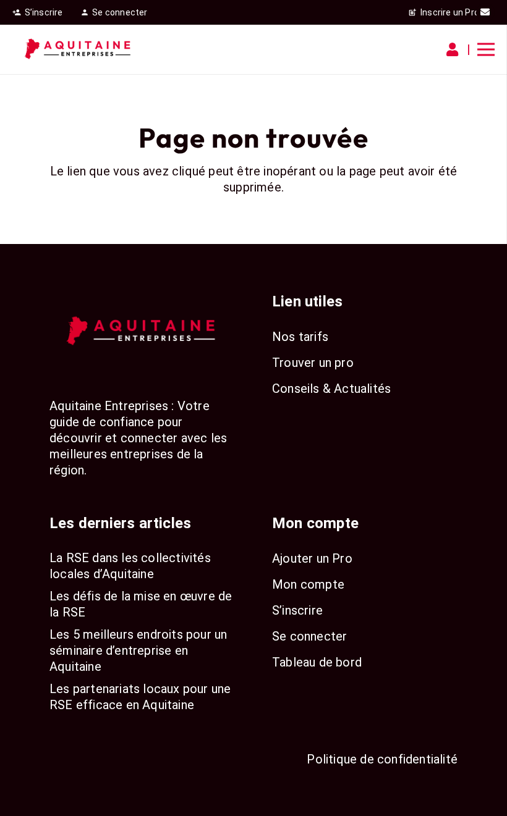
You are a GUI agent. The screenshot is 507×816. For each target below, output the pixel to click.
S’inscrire (297, 610)
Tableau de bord (317, 662)
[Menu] (486, 49)
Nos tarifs (300, 336)
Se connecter (309, 636)
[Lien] (455, 49)
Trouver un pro (313, 362)
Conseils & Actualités (331, 388)
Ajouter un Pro (312, 558)
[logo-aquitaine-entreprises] (78, 49)
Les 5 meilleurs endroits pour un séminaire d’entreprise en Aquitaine (138, 650)
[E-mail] (485, 12)
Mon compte (308, 584)
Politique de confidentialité (382, 759)
